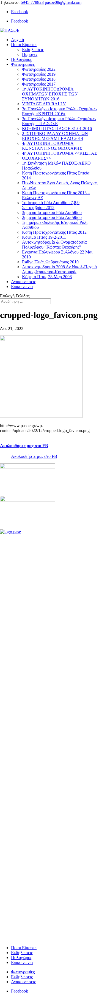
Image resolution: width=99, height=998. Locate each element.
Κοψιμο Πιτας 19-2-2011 (44, 237)
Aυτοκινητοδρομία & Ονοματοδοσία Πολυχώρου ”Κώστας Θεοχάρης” (54, 244)
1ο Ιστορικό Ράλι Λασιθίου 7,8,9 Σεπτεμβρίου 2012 (50, 205)
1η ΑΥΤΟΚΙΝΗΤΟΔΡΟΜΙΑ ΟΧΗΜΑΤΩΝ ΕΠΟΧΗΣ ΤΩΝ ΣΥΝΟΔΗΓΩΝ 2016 (50, 94)
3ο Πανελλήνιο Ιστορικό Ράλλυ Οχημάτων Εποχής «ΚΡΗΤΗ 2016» (59, 111)
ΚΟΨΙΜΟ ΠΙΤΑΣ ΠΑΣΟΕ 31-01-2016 (57, 128)
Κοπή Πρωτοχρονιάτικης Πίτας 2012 (54, 232)
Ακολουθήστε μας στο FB (24, 445)
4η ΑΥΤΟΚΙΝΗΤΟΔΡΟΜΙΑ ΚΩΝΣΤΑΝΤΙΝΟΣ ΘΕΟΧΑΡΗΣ (52, 146)
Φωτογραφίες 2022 (39, 69)
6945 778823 (32, 2)
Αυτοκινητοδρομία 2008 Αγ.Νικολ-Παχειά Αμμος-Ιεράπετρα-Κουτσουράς (59, 269)
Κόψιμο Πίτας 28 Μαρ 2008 (47, 276)
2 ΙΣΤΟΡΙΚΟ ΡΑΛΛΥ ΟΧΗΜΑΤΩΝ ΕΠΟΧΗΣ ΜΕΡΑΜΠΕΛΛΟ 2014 (55, 136)
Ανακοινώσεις (23, 281)
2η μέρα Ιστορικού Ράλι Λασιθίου (52, 217)
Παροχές (29, 54)
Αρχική (17, 39)
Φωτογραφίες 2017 (39, 84)
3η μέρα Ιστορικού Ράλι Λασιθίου (52, 212)
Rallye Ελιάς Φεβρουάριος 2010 (50, 262)
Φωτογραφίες (23, 64)
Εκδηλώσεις (33, 49)
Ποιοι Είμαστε (24, 44)
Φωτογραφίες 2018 (39, 79)
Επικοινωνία (22, 286)
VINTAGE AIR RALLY (44, 104)
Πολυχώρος (21, 59)
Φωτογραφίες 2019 (39, 74)
